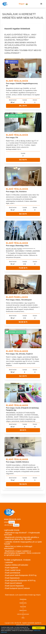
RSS (23, 618)
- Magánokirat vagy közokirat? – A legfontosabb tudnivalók (22, 534)
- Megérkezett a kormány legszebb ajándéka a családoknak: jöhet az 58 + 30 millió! (21, 538)
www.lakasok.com (12, 519)
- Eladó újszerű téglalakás (14, 586)
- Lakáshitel (8, 562)
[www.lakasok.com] (4, 4)
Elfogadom (38, 628)
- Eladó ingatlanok (11, 568)
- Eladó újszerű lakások (13, 583)
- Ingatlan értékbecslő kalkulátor (16, 565)
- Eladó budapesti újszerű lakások (17, 588)
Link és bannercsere (23, 614)
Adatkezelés (23, 603)
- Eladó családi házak (12, 570)
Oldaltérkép (23, 599)
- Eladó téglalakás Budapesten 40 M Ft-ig (19, 580)
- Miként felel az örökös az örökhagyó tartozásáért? (18, 547)
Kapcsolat (23, 606)
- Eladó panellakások (12, 573)
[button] (23, 4)
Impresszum (23, 610)
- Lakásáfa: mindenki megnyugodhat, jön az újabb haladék (23, 543)
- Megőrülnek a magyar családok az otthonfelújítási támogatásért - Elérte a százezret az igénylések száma (22, 553)
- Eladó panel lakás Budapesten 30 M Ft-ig (20, 575)
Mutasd (11, 522)
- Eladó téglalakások (12, 578)
